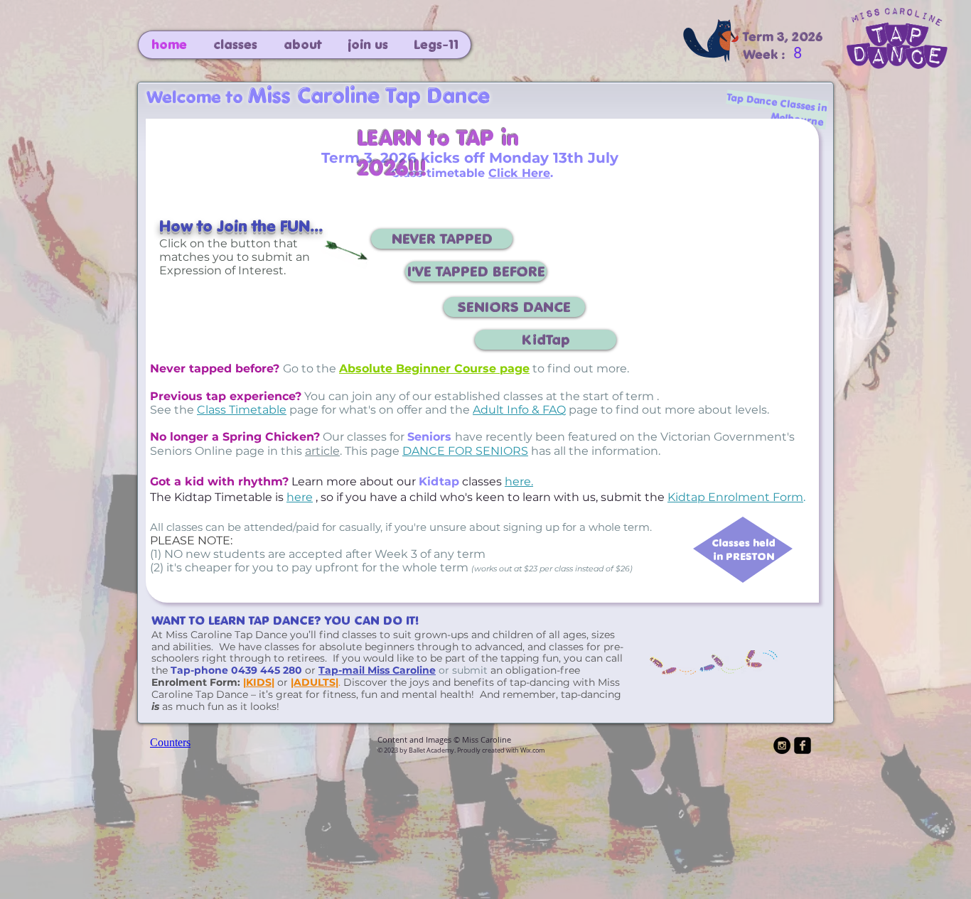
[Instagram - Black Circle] (781, 745)
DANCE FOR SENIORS (465, 451)
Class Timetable (241, 409)
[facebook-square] (802, 745)
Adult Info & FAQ (519, 409)
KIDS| (260, 682)
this (310, 451)
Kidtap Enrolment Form (735, 497)
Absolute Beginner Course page (434, 368)
